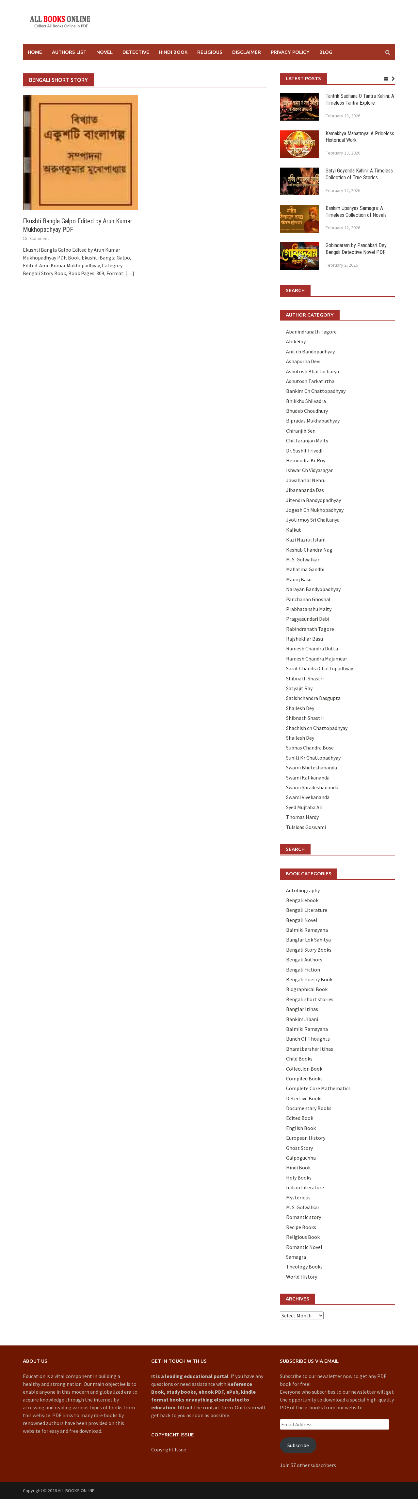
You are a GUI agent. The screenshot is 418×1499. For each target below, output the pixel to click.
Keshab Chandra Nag (309, 549)
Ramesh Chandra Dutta (312, 648)
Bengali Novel (301, 920)
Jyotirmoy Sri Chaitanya (313, 519)
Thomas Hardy (302, 817)
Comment (39, 238)
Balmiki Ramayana (307, 930)
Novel (104, 52)
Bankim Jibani (302, 1019)
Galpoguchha (301, 1157)
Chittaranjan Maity (307, 440)
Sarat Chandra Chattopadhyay (319, 668)
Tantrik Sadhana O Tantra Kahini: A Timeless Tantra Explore (360, 99)
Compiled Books (304, 1078)
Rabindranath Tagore (310, 629)
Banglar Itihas (302, 1009)
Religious (209, 52)
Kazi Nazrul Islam (306, 539)
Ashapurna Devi (303, 361)
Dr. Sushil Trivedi (304, 450)
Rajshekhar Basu (304, 638)
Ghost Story (299, 1148)
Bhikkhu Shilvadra (306, 401)
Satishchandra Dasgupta (313, 698)
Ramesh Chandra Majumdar (316, 658)
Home (35, 52)
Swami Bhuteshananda (311, 767)
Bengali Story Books (308, 949)
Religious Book (303, 1237)
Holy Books (299, 1177)
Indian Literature (305, 1187)
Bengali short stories (309, 999)
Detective (135, 52)
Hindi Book (173, 52)
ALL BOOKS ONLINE (76, 1490)
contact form (218, 1407)
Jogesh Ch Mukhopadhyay (315, 510)
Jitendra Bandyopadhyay (313, 500)
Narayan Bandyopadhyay (313, 589)
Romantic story (303, 1217)
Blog (325, 52)
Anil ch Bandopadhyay (310, 351)
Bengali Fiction (303, 969)
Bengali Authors (304, 959)
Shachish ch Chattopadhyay (316, 728)
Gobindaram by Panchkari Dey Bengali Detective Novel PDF (356, 248)
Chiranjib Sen (300, 430)
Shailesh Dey (300, 708)
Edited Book (299, 1118)
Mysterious (298, 1197)
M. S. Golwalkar (302, 559)
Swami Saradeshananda (312, 787)
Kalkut (293, 530)
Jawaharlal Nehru (306, 480)
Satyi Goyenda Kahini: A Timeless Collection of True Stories (359, 174)
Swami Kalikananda (308, 777)
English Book (301, 1128)
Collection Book (304, 1068)
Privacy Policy (290, 52)
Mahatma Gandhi (305, 569)
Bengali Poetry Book (309, 979)
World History (301, 1276)
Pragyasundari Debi (307, 619)
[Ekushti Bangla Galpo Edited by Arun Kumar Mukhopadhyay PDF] (80, 152)
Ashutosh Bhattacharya (312, 371)
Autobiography (303, 890)
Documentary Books (308, 1108)
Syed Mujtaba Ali (304, 807)
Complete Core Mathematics (318, 1088)
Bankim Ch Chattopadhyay (316, 391)
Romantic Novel (304, 1247)
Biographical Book (307, 989)
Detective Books (304, 1098)
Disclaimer (246, 52)
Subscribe (298, 1445)
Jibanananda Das (305, 490)
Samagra (296, 1257)
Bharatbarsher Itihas (309, 1049)
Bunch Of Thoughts (308, 1038)
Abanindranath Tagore (311, 331)
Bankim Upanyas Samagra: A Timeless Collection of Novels (356, 211)
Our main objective (105, 1384)
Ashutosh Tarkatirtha (310, 381)
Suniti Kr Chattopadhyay (313, 757)
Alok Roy (296, 341)
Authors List (69, 52)
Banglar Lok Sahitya (308, 939)
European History (305, 1138)
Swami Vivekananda (308, 797)
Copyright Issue (168, 1449)
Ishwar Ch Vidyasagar (309, 470)
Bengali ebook (302, 900)
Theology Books (304, 1266)
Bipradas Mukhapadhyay (313, 420)
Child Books (299, 1058)
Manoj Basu (299, 579)
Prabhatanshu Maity (308, 609)
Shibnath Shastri (305, 678)
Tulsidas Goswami (306, 827)
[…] (129, 273)
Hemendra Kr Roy (305, 460)
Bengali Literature (306, 910)
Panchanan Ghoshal (308, 599)
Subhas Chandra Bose (310, 747)
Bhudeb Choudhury (307, 411)
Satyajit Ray (299, 688)
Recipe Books (301, 1227)
